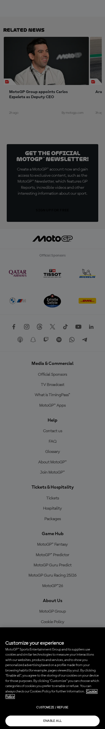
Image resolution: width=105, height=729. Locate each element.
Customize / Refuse (52, 707)
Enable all (52, 721)
